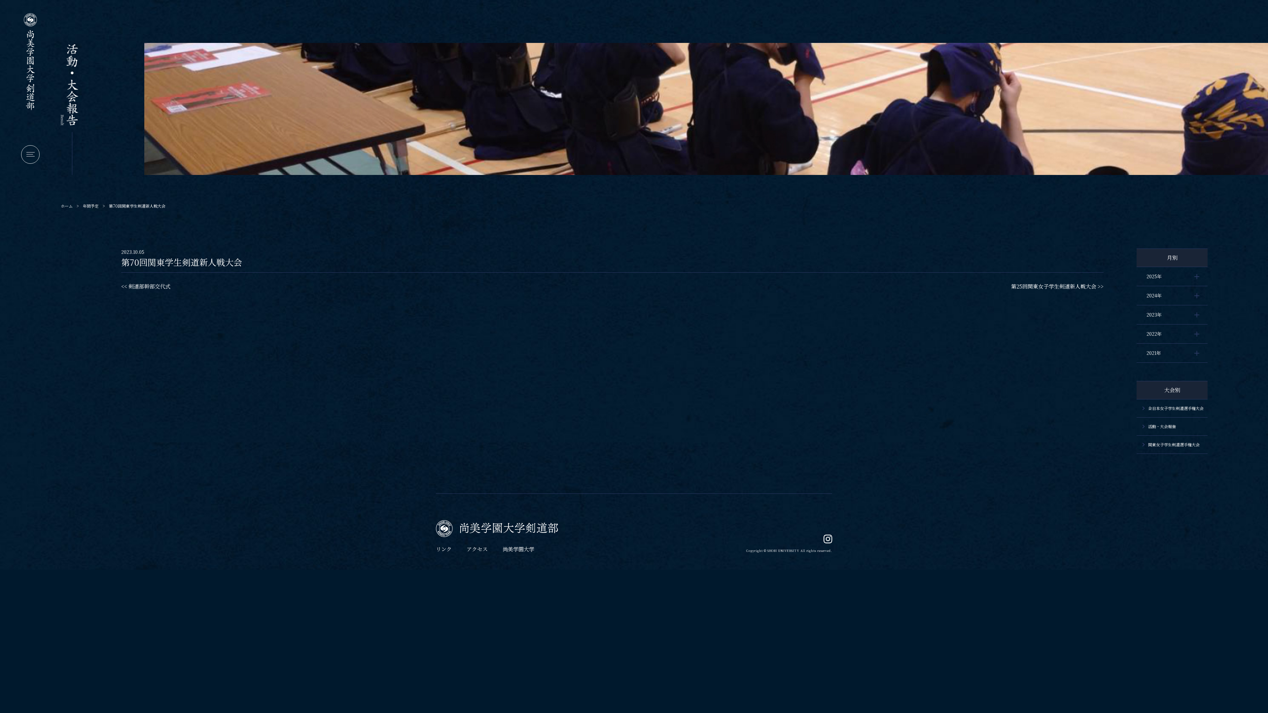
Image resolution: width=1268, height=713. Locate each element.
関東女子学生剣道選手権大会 (1174, 444)
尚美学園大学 (518, 549)
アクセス (477, 549)
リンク (444, 549)
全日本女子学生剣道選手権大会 (1176, 408)
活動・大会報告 (1162, 426)
